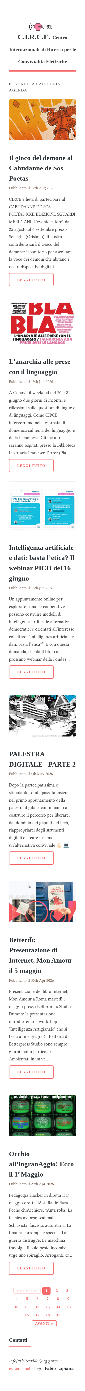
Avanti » (44, 1323)
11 (27, 1307)
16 (27, 1315)
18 (48, 1315)
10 (16, 1307)
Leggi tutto (31, 280)
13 (48, 1307)
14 (58, 1307)
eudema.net (19, 1368)
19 (58, 1315)
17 (37, 1315)
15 (69, 1307)
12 (37, 1307)
